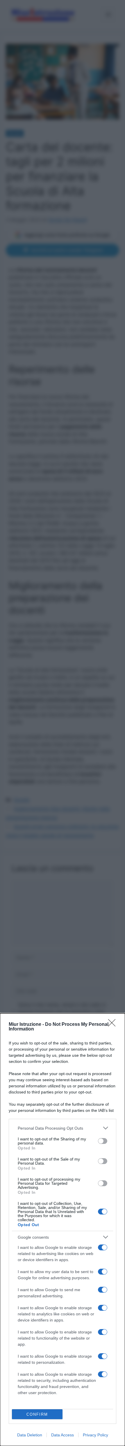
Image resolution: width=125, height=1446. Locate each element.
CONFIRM (37, 1414)
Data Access (62, 1435)
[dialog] (62, 1229)
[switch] (102, 1141)
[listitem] (62, 1128)
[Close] (113, 1024)
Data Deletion (29, 1435)
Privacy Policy (95, 1435)
